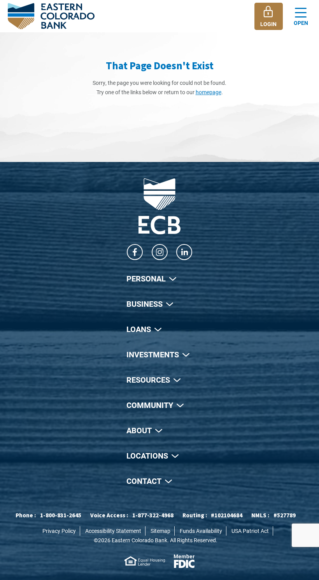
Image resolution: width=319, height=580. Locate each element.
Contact (143, 481)
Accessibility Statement (113, 530)
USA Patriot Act (250, 530)
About (139, 430)
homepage (208, 92)
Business (144, 304)
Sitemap (160, 530)
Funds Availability (201, 530)
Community (149, 405)
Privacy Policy (59, 530)
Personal (146, 278)
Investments (152, 354)
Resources (148, 379)
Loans (138, 329)
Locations (147, 455)
